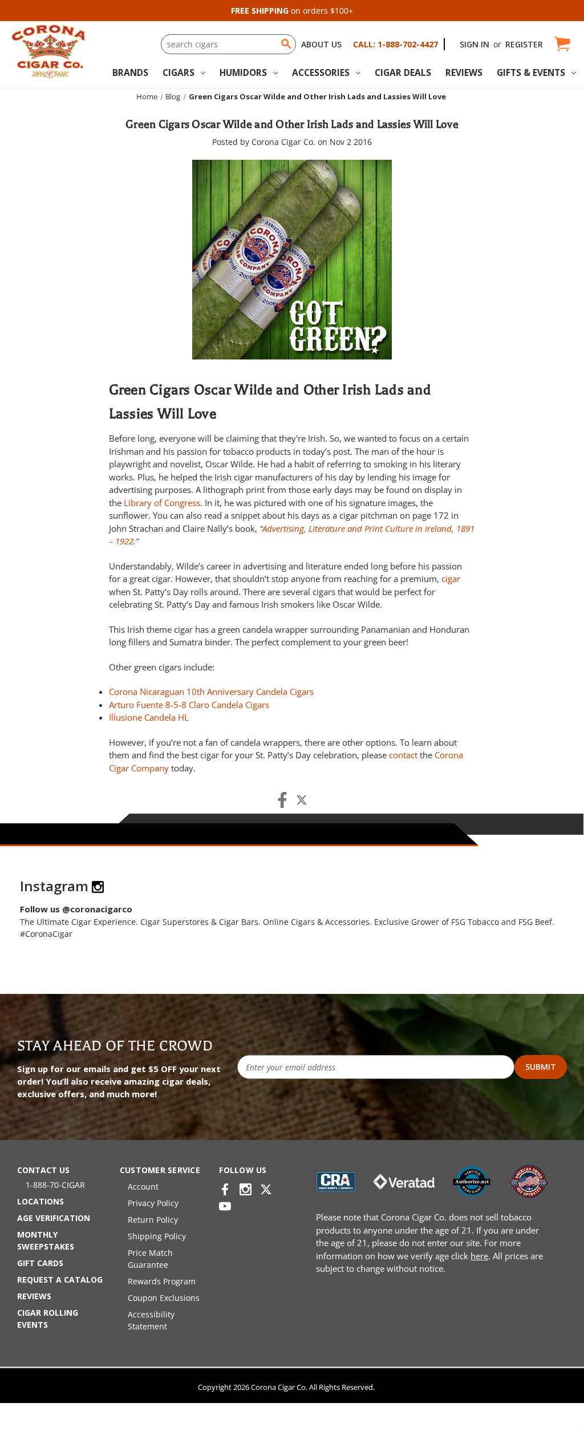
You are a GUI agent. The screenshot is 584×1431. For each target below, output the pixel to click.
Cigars (178, 72)
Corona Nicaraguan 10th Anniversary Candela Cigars (211, 691)
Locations (40, 1201)
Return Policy (153, 1219)
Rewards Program (162, 1281)
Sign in (474, 44)
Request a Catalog (60, 1279)
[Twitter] (301, 800)
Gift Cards (40, 1263)
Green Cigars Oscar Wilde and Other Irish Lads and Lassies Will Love (292, 124)
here (479, 1256)
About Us (321, 44)
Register (524, 44)
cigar (450, 578)
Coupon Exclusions (164, 1297)
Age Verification (53, 1217)
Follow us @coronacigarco (76, 909)
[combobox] (228, 44)
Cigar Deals (403, 72)
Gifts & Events (531, 72)
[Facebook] (282, 800)
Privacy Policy (153, 1203)
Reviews (463, 72)
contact (403, 755)
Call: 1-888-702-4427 (395, 44)
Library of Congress (162, 502)
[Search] (286, 44)
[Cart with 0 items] (561, 44)
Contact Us (43, 1170)
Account (143, 1186)
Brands (130, 72)
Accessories (321, 72)
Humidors (243, 72)
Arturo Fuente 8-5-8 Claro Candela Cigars (189, 704)
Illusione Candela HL (149, 717)
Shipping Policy (157, 1236)
